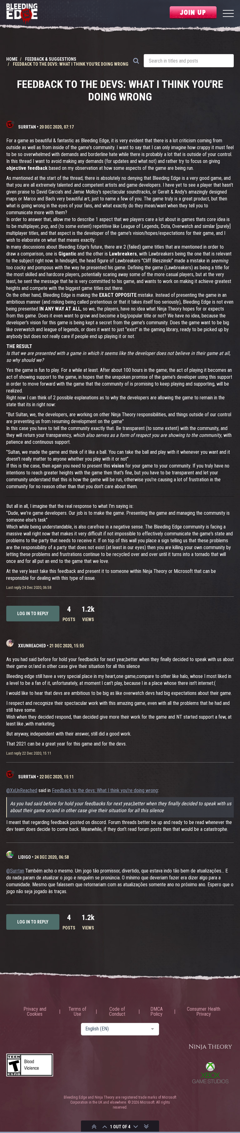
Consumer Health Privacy (203, 1012)
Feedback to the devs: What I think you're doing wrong (105, 790)
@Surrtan (15, 871)
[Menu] (228, 14)
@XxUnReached (21, 790)
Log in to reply (32, 613)
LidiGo (24, 857)
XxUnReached (32, 645)
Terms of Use (77, 1012)
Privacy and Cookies (34, 1012)
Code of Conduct (117, 1012)
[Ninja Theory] (210, 1047)
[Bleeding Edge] (22, 14)
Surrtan (27, 126)
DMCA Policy (156, 1012)
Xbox (210, 1073)
